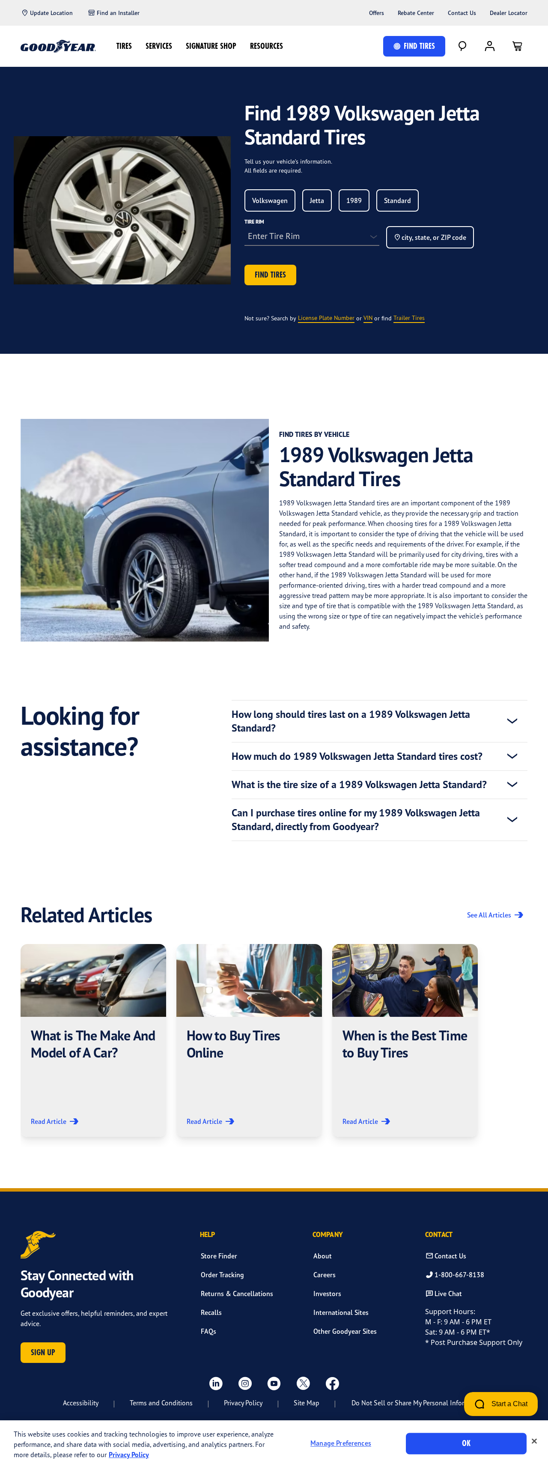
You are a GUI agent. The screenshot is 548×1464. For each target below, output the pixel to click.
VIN (367, 317)
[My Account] (490, 46)
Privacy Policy (243, 1402)
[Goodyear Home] (58, 46)
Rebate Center (416, 13)
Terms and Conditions (161, 1402)
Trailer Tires (409, 317)
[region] (274, 1442)
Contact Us (462, 13)
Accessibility (80, 1402)
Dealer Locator (508, 13)
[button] (93, 1040)
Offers (376, 13)
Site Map (306, 1402)
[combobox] (269, 200)
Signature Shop (211, 46)
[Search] (462, 46)
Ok (466, 1443)
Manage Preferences (340, 1443)
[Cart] (517, 46)
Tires (124, 46)
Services (159, 46)
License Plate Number (326, 317)
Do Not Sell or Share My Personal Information (418, 1402)
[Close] (534, 1441)
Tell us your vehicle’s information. (288, 161)
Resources (266, 46)
